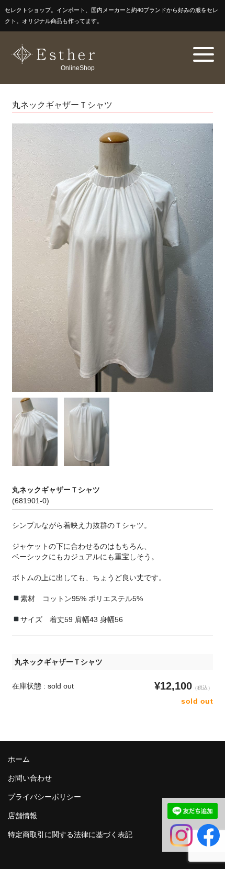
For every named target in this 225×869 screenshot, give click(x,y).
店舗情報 (22, 815)
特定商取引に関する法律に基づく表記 (70, 834)
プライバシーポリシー (44, 797)
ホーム (19, 759)
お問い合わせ (30, 778)
